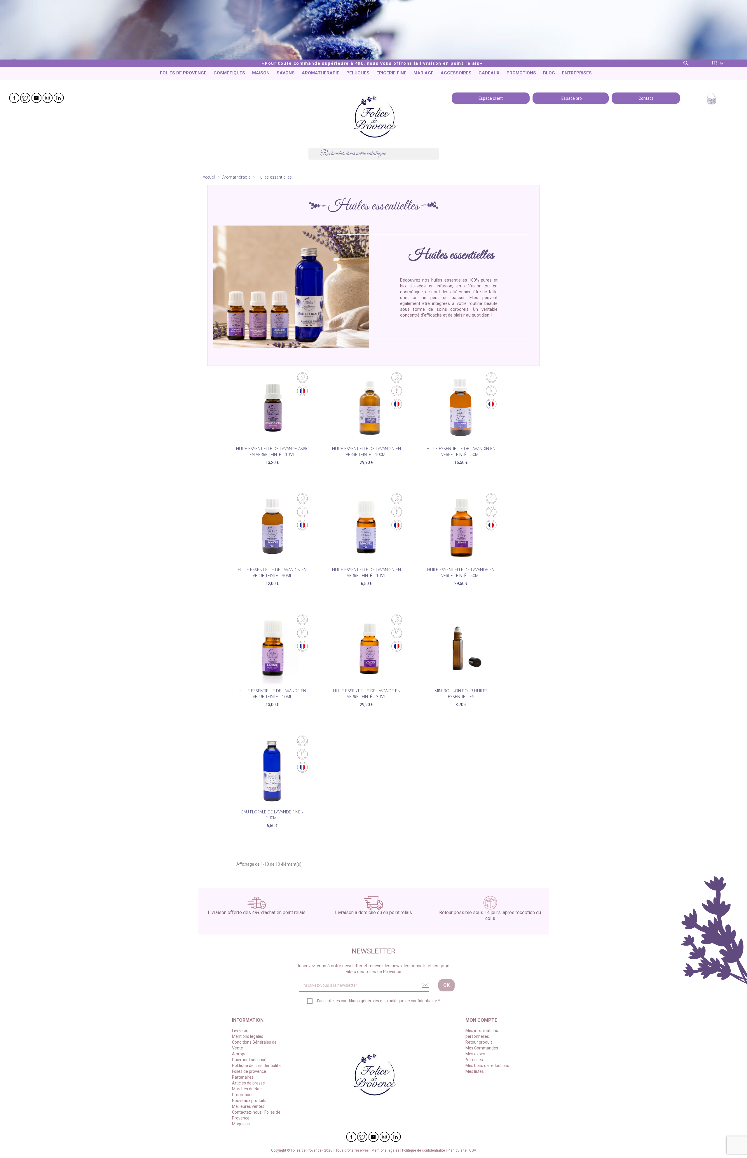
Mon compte (481, 1020)
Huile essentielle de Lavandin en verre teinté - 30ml (272, 572)
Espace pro (571, 97)
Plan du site (457, 1150)
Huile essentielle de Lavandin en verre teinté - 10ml (366, 572)
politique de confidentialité (413, 1000)
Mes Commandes (481, 1048)
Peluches (357, 73)
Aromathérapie (320, 73)
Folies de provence (183, 73)
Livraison (240, 1030)
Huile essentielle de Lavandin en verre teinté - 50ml (461, 451)
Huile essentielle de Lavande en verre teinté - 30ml (366, 693)
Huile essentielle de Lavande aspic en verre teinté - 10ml (272, 451)
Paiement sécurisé (249, 1059)
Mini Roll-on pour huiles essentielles (461, 693)
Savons (286, 73)
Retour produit (478, 1042)
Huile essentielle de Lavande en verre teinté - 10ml (272, 693)
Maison (261, 73)
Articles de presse (248, 1083)
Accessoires (456, 73)
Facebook (14, 98)
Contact (645, 97)
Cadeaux (489, 73)
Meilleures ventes (248, 1106)
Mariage (423, 73)
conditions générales (360, 1000)
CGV (472, 1150)
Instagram (48, 98)
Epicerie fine (391, 73)
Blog (549, 73)
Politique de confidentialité (256, 1065)
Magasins (241, 1124)
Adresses (474, 1059)
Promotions (521, 73)
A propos (240, 1054)
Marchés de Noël (247, 1089)
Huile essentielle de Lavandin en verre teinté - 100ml (366, 451)
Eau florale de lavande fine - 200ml (272, 814)
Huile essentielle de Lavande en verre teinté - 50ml (461, 572)
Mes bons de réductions (487, 1065)
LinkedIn (59, 98)
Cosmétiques (229, 73)
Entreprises (577, 73)
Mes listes (474, 1071)
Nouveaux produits (249, 1100)
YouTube (36, 98)
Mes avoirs (475, 1054)
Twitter (25, 98)
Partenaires (243, 1077)
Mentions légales (247, 1036)
